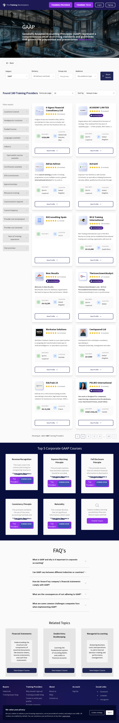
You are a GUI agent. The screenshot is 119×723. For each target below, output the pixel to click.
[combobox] (17, 76)
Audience (79, 71)
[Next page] (114, 436)
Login (99, 5)
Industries (7, 691)
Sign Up (17, 473)
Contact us (53, 698)
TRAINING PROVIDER (60, 5)
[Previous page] (77, 436)
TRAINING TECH (83, 5)
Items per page (45, 93)
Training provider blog (35, 695)
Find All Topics (97, 521)
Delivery (35, 71)
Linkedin (103, 695)
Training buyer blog (10, 695)
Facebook (104, 691)
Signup (110, 5)
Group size (62, 71)
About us (52, 691)
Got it (110, 713)
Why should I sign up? (34, 691)
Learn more (66, 716)
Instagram (104, 699)
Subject (9, 71)
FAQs (51, 695)
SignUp (75, 691)
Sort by (81, 93)
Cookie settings (96, 713)
